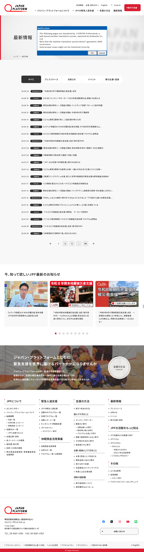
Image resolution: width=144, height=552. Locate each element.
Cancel (102, 53)
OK (92, 53)
